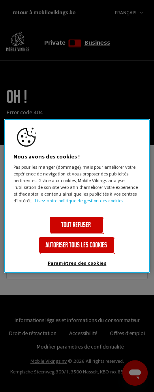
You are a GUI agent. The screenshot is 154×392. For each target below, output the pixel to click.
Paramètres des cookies (77, 263)
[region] (77, 196)
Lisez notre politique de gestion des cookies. (79, 201)
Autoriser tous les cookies (76, 245)
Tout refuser (76, 225)
